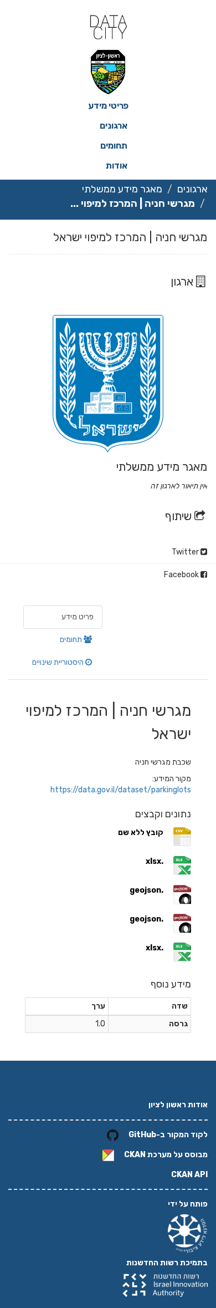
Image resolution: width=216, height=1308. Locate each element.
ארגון (183, 281)
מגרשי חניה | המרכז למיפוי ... (132, 203)
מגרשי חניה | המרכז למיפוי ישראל (130, 237)
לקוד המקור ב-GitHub (168, 1134)
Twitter (186, 552)
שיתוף (179, 516)
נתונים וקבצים (163, 814)
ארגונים (113, 125)
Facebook (182, 574)
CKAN (135, 1154)
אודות (116, 165)
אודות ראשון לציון (178, 1104)
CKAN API (189, 1174)
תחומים (113, 145)
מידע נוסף (171, 984)
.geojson (146, 890)
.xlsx (154, 861)
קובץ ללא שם (140, 832)
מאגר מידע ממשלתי (122, 189)
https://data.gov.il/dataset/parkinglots (120, 790)
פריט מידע (77, 617)
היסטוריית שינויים (58, 662)
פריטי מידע (108, 105)
